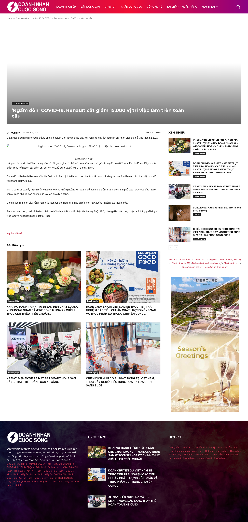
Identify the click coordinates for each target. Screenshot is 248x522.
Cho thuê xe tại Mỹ (181, 263)
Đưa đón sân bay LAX (179, 259)
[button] (238, 7)
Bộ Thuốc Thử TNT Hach (27, 470)
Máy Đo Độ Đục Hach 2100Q (22, 481)
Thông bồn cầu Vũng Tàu (188, 451)
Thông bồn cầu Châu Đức (225, 454)
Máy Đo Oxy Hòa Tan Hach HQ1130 (54, 478)
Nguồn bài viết (14, 233)
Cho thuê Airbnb (231, 263)
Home (9, 18)
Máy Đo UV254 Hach (40, 463)
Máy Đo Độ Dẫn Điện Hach (59, 474)
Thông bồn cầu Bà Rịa (180, 447)
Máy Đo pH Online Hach (19, 478)
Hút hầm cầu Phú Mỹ (216, 451)
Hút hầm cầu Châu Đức (196, 454)
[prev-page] (171, 247)
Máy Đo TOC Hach (17, 463)
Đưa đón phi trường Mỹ (216, 267)
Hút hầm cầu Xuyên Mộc (182, 458)
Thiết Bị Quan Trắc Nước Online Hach (41, 467)
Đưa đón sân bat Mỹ (192, 267)
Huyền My (15, 133)
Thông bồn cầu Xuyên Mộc (211, 458)
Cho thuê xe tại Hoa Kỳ (230, 259)
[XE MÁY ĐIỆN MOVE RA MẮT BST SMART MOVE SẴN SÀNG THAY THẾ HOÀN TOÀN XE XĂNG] (44, 348)
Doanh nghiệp (22, 18)
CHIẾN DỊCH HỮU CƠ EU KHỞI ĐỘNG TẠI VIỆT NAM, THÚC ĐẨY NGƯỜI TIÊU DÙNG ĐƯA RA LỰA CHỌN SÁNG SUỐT (120, 382)
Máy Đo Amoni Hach (32, 474)
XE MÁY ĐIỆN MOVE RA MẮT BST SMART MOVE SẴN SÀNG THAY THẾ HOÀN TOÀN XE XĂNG (216, 189)
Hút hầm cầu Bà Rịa (205, 447)
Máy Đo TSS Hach (53, 470)
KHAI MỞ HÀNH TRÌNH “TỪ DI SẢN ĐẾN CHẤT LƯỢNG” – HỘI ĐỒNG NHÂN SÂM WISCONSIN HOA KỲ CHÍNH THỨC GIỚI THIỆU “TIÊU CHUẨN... (43, 310)
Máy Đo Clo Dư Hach (51, 481)
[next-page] (176, 247)
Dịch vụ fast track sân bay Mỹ (207, 263)
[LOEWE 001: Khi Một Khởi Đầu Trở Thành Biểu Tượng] (179, 213)
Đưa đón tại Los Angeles (204, 259)
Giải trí (197, 215)
